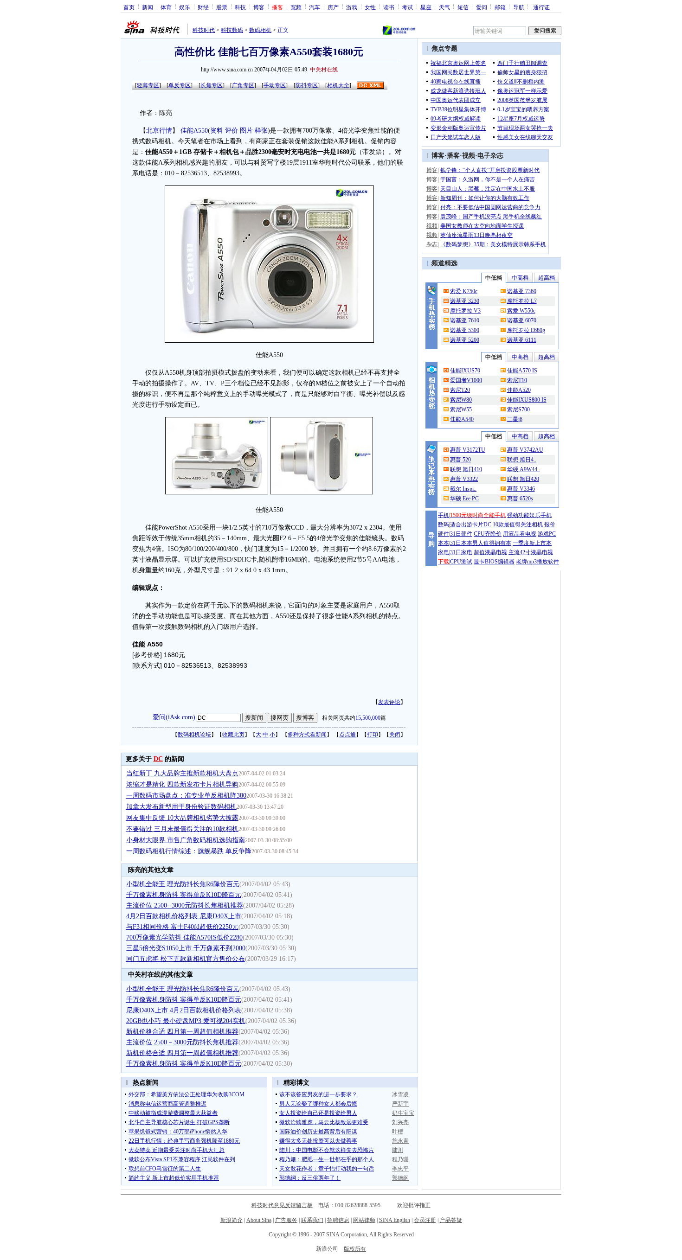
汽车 (314, 7)
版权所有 (355, 1249)
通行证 (541, 7)
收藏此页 (233, 734)
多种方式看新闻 (307, 734)
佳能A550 (194, 130)
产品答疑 (451, 1220)
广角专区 (243, 85)
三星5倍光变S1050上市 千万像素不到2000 (185, 948)
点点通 (347, 734)
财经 (203, 7)
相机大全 (338, 85)
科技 (240, 7)
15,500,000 (367, 718)
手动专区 (275, 85)
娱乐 (184, 7)
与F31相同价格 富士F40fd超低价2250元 (182, 926)
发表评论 (389, 702)
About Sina (258, 1220)
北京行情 (159, 130)
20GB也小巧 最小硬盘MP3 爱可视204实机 (185, 1020)
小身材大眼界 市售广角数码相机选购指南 (185, 840)
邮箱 (500, 7)
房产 (333, 7)
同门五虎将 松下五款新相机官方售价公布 (185, 958)
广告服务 (286, 1220)
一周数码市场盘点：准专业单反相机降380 (186, 795)
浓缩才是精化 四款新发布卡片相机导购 (182, 784)
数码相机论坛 (194, 734)
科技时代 (204, 30)
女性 (370, 7)
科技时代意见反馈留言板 (282, 1205)
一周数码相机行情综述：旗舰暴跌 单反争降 (188, 851)
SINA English (394, 1220)
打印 (372, 734)
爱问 (481, 7)
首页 (129, 7)
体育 (166, 7)
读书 (388, 7)
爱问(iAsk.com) (174, 717)
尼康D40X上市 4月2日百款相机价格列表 (183, 1010)
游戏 (351, 7)
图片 (246, 130)
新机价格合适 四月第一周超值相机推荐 (182, 1031)
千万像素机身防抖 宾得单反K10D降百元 (183, 894)
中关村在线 (324, 69)
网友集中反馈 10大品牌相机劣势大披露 (182, 817)
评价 (231, 130)
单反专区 (179, 85)
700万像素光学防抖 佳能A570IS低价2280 (184, 937)
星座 (425, 7)
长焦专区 (211, 85)
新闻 (147, 7)
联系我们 (312, 1220)
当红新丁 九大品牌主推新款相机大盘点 (182, 773)
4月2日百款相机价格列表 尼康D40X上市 (183, 916)
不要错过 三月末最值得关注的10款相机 (182, 828)
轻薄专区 (148, 85)
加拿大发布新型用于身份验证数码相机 (181, 806)
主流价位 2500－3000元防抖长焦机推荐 (182, 1042)
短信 (463, 7)
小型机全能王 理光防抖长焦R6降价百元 (182, 884)
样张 (261, 130)
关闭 (394, 734)
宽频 (296, 7)
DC (158, 758)
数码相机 (260, 30)
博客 (258, 7)
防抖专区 (307, 85)
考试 (407, 7)
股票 (221, 7)
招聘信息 (338, 1220)
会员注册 (425, 1220)
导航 (518, 7)
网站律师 (364, 1220)
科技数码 (232, 30)
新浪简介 (231, 1220)
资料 (216, 130)
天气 (444, 7)
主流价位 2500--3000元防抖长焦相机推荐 (184, 905)
